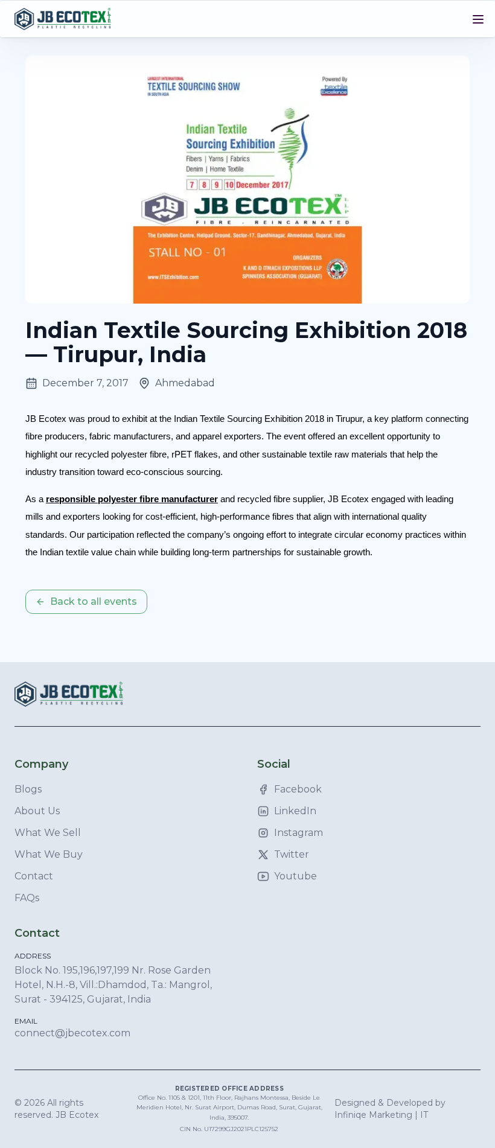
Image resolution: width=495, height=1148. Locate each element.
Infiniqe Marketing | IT (381, 1114)
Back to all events (93, 601)
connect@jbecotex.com (72, 1033)
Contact (33, 876)
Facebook (298, 789)
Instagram (298, 832)
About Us (37, 811)
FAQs (26, 898)
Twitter (291, 854)
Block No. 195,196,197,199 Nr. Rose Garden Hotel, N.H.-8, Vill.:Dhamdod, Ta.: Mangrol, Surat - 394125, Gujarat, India (113, 985)
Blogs (28, 789)
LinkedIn (295, 811)
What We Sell (47, 832)
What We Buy (48, 854)
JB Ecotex (77, 1114)
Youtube (295, 876)
